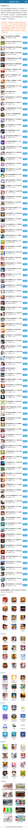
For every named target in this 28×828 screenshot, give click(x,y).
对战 (13, 14)
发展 (20, 16)
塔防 (7, 14)
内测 (7, 8)
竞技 (10, 14)
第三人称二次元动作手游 (7, 592)
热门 (15, 10)
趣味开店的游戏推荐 (16, 590)
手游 (13, 8)
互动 (14, 19)
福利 (4, 12)
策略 (5, 14)
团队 (11, 19)
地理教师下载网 (14, 2)
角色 (26, 12)
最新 (10, 10)
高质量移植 (23, 590)
